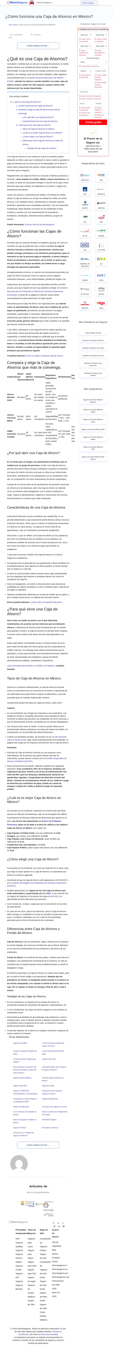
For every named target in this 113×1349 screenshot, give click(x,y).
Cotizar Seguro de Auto (38, 46)
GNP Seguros (19, 1241)
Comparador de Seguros (44, 1243)
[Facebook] (54, 1223)
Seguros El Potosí (19, 1128)
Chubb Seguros (19, 1272)
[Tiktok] (54, 1226)
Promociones (56, 1281)
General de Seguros (49, 1120)
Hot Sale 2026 (56, 1287)
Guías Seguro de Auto (43, 1281)
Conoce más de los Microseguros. (40, 224)
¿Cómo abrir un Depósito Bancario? (46, 602)
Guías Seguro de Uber (43, 1304)
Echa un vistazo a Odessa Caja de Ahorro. (44, 356)
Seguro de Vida (31, 1302)
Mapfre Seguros (19, 1264)
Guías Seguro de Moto (43, 1293)
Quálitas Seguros (19, 1248)
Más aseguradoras (93, 389)
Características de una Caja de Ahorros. (40, 121)
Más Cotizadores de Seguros (93, 322)
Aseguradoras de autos (93, 163)
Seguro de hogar (32, 1279)
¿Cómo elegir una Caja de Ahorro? (38, 137)
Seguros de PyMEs (20, 1043)
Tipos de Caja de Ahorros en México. (39, 129)
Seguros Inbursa (19, 1256)
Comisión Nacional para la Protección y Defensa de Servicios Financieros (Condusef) (37, 291)
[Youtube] (63, 1226)
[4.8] (37, 1204)
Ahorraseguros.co (56, 1269)
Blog (15, 25)
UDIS (56, 896)
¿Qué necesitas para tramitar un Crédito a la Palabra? (31, 666)
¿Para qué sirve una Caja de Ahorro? (34, 125)
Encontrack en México (50, 1128)
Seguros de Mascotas (50, 1099)
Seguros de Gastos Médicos (31, 1291)
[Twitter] (58, 1223)
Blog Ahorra (55, 1252)
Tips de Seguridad (56, 1244)
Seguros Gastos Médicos (22, 1078)
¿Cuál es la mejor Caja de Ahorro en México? (43, 133)
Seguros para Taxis (20, 1086)
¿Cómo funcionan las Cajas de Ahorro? (35, 106)
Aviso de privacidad (49, 1334)
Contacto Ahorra (56, 1260)
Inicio (10, 25)
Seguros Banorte (19, 1287)
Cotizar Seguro (89, 3)
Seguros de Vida (48, 1086)
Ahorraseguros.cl (56, 1265)
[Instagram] (63, 1223)
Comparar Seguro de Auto (93, 24)
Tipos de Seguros (44, 3)
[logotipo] (18, 1222)
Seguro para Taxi (32, 1272)
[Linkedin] (59, 1226)
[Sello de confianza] (48, 1214)
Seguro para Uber (32, 1264)
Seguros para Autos (31, 1243)
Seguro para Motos (31, 1254)
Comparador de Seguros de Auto (44, 1268)
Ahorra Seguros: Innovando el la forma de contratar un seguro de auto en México (24, 1070)
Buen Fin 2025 (56, 1294)
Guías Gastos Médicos (43, 1316)
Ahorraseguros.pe (56, 1273)
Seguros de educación (21, 1107)
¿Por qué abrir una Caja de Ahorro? (38, 117)
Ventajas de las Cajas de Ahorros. (42, 148)
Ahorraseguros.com (56, 1277)
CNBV (48, 893)
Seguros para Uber (49, 1059)
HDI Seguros (19, 1279)
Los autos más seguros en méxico (54, 1107)
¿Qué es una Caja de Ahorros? (27, 102)
